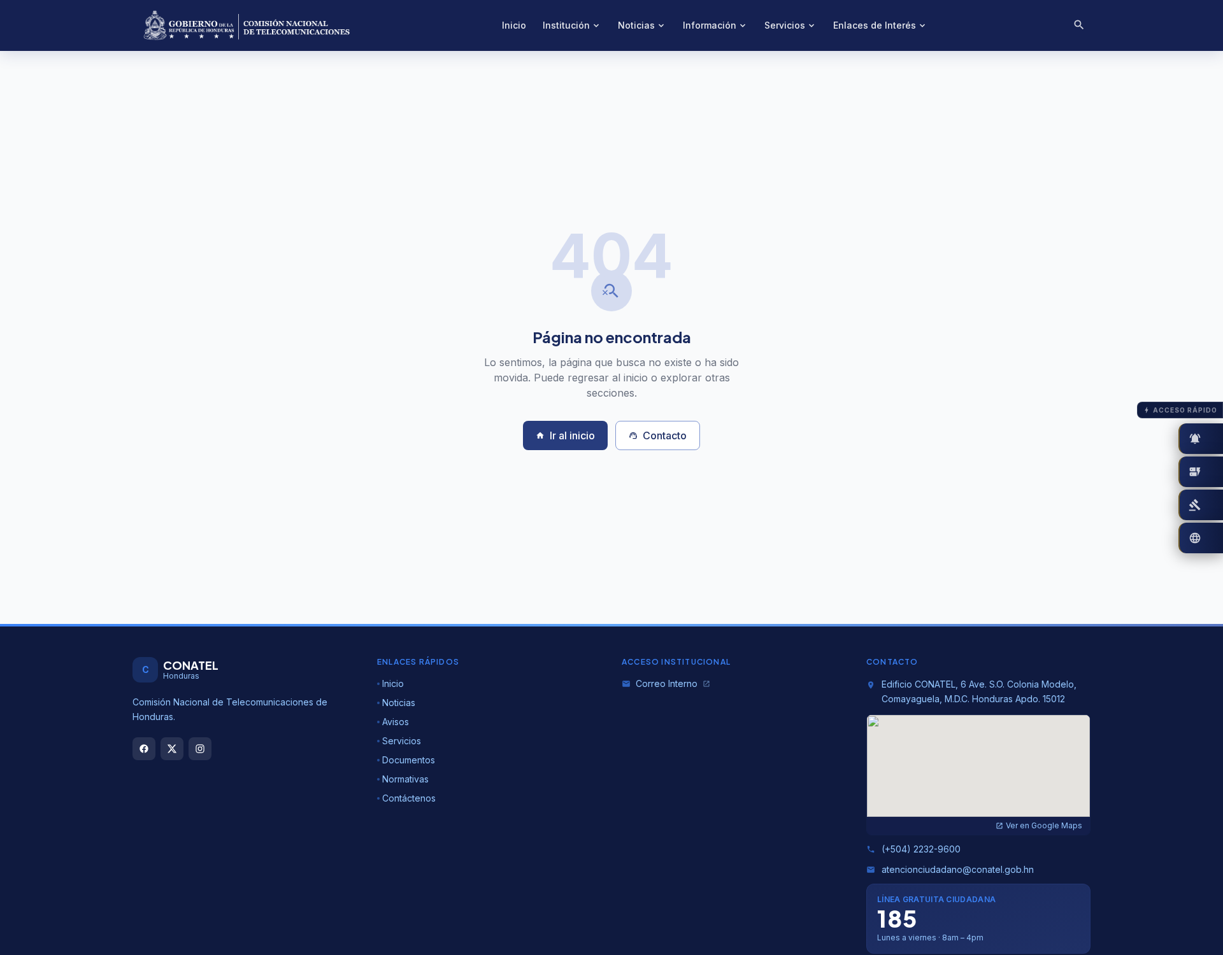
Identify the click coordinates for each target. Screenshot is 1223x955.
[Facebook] (143, 748)
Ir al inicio (565, 435)
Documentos (408, 759)
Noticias (398, 702)
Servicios (401, 740)
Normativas (405, 779)
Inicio (393, 683)
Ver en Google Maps (1039, 825)
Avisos (395, 721)
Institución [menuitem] (572, 25)
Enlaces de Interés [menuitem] (880, 25)
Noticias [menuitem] (642, 25)
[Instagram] (200, 748)
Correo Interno (666, 683)
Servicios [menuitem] (790, 25)
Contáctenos (409, 798)
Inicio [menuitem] (514, 25)
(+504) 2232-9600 (913, 849)
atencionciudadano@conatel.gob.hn (950, 869)
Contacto (658, 435)
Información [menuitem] (715, 25)
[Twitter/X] (172, 748)
